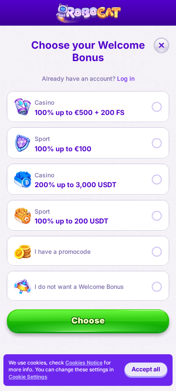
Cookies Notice (84, 362)
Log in (126, 78)
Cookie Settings (28, 377)
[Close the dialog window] (161, 45)
